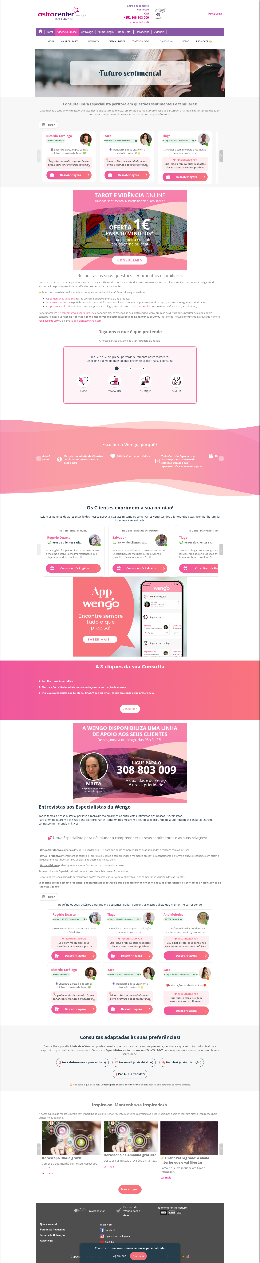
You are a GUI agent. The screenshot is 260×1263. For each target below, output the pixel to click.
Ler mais (47, 1173)
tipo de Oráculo (57, 306)
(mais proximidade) (83, 1062)
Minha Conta (215, 13)
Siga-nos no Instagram (117, 1236)
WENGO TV (93, 41)
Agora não (119, 1256)
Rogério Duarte (58, 537)
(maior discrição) (183, 1062)
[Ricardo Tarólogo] (86, 139)
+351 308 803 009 (136, 17)
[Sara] (205, 973)
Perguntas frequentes (52, 1229)
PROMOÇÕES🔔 (204, 41)
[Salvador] (161, 540)
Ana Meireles (173, 914)
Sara (166, 970)
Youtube (109, 1242)
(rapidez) (131, 1074)
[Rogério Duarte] (95, 540)
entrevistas (55, 302)
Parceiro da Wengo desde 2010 (131, 1211)
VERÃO (186, 41)
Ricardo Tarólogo (59, 136)
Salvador (119, 537)
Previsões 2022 (97, 1210)
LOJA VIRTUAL (166, 41)
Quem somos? (48, 1224)
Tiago (166, 136)
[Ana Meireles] (203, 918)
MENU (51, 41)
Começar (138, 1256)
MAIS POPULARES (69, 41)
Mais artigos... (130, 1189)
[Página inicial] (40, 32)
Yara (107, 136)
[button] (221, 156)
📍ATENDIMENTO (140, 41)
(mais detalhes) (136, 1062)
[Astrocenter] (62, 14)
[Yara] (146, 139)
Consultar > (130, 709)
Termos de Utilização (52, 1235)
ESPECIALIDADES (116, 41)
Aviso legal (46, 1240)
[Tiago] (204, 139)
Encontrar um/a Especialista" (75, 313)
